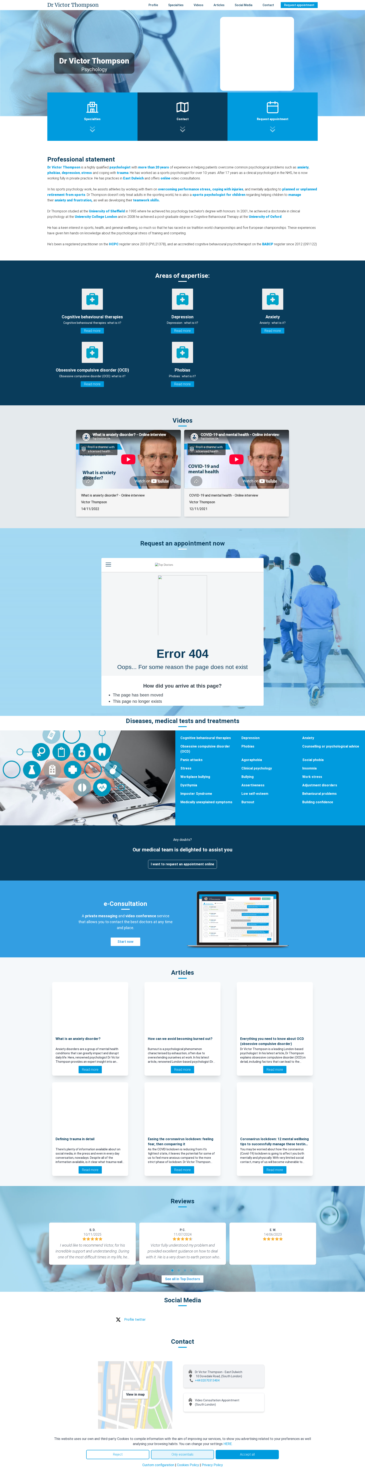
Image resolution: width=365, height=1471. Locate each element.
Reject (118, 1454)
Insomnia (309, 768)
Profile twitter (135, 1320)
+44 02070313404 (207, 1380)
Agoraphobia (251, 760)
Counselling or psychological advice (330, 746)
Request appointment (299, 5)
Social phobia (313, 760)
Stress (185, 768)
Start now (125, 942)
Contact (268, 5)
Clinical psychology (256, 768)
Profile (153, 5)
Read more (92, 331)
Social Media (243, 5)
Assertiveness (252, 785)
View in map (135, 1394)
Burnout (247, 802)
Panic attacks (191, 760)
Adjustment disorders (319, 785)
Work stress (312, 777)
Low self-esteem (254, 794)
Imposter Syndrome (196, 794)
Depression (250, 738)
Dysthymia (188, 785)
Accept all (247, 1454)
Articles (219, 5)
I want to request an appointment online (182, 864)
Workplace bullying (195, 777)
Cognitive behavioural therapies (205, 738)
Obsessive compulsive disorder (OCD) (205, 748)
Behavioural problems (319, 794)
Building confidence (317, 802)
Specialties (176, 5)
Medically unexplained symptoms (206, 802)
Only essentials (182, 1454)
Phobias (247, 746)
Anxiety (308, 738)
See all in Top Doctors (182, 1279)
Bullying (247, 777)
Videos (198, 5)
